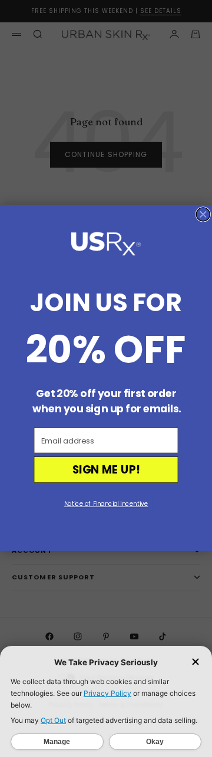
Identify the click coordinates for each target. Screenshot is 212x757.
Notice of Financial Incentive (106, 504)
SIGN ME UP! (106, 470)
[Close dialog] (203, 214)
